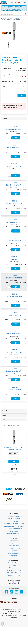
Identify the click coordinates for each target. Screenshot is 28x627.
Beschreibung (5, 411)
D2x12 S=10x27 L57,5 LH (14, 166)
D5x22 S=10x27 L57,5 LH (14, 315)
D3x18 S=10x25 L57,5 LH (14, 241)
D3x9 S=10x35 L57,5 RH (14, 185)
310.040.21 (14, 257)
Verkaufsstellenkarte (14, 548)
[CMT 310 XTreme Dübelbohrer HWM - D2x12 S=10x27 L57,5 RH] (14, 436)
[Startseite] (1, 18)
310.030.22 (14, 238)
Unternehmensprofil (14, 541)
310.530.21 (14, 182)
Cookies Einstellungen (14, 575)
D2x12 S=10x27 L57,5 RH (14, 148)
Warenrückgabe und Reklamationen (14, 526)
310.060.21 (14, 331)
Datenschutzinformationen (14, 533)
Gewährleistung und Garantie (14, 528)
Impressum (14, 555)
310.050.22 (14, 313)
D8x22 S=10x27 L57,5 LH (14, 390)
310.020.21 (14, 145)
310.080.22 (14, 387)
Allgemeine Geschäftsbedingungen (14, 524)
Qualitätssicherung (14, 565)
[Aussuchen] (25, 14)
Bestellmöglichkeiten (14, 516)
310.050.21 (14, 294)
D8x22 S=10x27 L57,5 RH (14, 371)
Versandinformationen (14, 519)
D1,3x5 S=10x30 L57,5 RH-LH (14, 129)
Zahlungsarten (14, 521)
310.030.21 (14, 219)
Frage (3, 419)
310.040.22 (14, 275)
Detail (14, 465)
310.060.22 (14, 350)
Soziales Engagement (14, 553)
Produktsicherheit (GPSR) (14, 573)
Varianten (4, 118)
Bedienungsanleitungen (14, 570)
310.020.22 (14, 164)
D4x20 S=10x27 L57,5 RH (14, 259)
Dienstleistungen (14, 568)
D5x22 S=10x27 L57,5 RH (14, 296)
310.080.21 (14, 368)
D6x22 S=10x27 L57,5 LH (14, 352)
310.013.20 (14, 126)
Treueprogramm (14, 531)
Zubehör (4, 415)
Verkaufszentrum (14, 546)
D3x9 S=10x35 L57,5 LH (14, 204)
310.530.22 (14, 201)
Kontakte (14, 543)
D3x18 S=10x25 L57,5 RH (14, 222)
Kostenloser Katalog (14, 563)
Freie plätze (14, 550)
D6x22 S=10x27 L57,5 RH (14, 334)
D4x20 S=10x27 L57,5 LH (14, 278)
